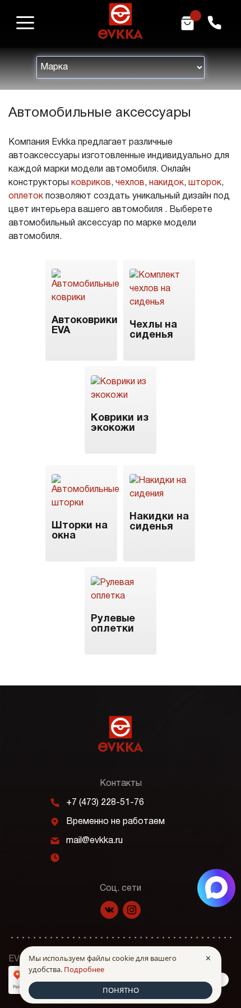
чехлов (130, 183)
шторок (204, 183)
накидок (166, 183)
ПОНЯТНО (121, 990)
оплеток (25, 196)
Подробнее (84, 969)
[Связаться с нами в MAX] (216, 888)
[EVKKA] (120, 734)
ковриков (91, 183)
